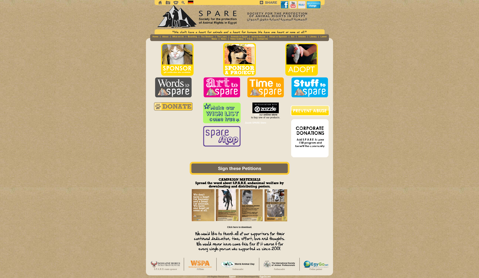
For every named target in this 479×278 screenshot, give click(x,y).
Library (313, 36)
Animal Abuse (258, 36)
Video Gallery (236, 39)
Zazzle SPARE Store (255, 122)
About (165, 36)
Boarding (192, 36)
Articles (302, 36)
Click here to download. (239, 227)
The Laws (222, 36)
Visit (256, 114)
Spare (232, 276)
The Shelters (207, 36)
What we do (178, 36)
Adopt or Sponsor (278, 36)
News (223, 39)
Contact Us (262, 39)
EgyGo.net (265, 276)
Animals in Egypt (239, 36)
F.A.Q (250, 39)
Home (155, 36)
